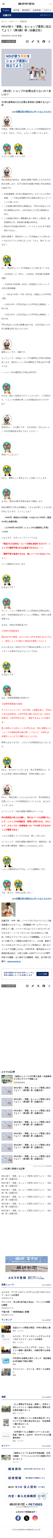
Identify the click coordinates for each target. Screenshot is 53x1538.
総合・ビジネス (18, 1331)
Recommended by (39, 1166)
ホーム (4, 21)
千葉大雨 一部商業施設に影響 (15, 1312)
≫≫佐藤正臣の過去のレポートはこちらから (32, 111)
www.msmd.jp (14, 961)
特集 (14, 1364)
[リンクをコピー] (33, 41)
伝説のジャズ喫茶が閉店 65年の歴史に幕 (32, 1327)
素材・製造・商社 (19, 1427)
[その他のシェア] (49, 41)
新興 (14, 1375)
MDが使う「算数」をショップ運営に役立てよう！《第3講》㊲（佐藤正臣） (26, 1198)
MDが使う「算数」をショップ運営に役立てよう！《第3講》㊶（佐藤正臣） (26, 1177)
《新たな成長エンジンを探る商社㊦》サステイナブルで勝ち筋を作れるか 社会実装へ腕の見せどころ (31, 1421)
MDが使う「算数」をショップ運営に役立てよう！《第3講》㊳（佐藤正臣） (26, 1191)
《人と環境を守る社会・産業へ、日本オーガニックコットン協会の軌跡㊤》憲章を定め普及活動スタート (31, 1407)
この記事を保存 (9, 41)
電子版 (16, 10)
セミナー (16, 1462)
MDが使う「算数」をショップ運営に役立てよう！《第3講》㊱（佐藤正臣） (26, 1205)
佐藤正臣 (7, 15)
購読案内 (26, 10)
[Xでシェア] (38, 41)
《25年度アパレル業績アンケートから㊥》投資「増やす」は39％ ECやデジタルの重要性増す (32, 1435)
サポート (48, 10)
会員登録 (37, 10)
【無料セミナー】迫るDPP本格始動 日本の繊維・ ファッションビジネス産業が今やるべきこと (32, 1456)
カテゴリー (44, 15)
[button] (9, 4)
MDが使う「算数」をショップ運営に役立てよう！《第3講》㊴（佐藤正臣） (26, 1184)
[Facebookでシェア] (44, 41)
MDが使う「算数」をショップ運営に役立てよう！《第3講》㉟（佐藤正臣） (26, 1212)
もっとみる (46, 1285)
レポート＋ (13, 21)
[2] (6, 1339)
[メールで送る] (27, 41)
